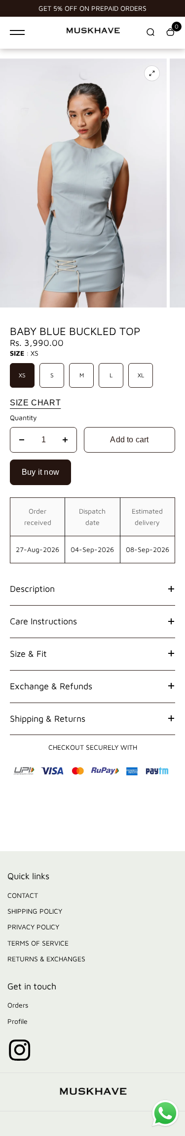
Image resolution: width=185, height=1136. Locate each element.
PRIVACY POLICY (33, 926)
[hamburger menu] (17, 32)
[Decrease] (21, 440)
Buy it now (40, 472)
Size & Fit (28, 653)
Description (32, 588)
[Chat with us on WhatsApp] (165, 1125)
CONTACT (22, 895)
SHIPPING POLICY (34, 911)
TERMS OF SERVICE (38, 943)
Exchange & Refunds (51, 686)
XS (22, 375)
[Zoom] (152, 73)
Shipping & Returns (47, 718)
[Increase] (65, 440)
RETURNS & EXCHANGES (46, 958)
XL (141, 375)
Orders (17, 1005)
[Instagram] (19, 1050)
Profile (17, 1021)
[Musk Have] (92, 32)
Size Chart (35, 403)
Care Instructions (43, 621)
